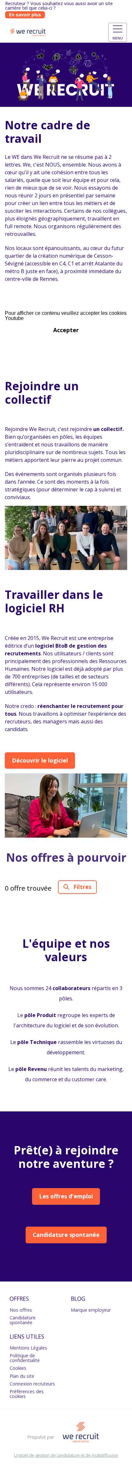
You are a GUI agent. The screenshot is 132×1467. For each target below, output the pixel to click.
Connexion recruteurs (32, 1384)
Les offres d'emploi (66, 1196)
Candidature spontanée (66, 1234)
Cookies (18, 1368)
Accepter (66, 330)
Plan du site (22, 1376)
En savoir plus (25, 15)
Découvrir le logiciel (40, 760)
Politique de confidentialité (25, 1357)
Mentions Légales (28, 1348)
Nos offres (21, 1310)
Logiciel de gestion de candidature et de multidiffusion (66, 1455)
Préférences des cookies (27, 1393)
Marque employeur (91, 1310)
